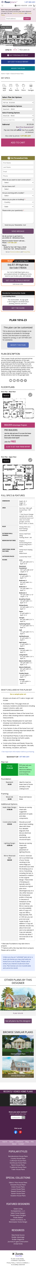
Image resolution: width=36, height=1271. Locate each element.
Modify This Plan (18, 68)
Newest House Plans (18, 1191)
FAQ (32, 1142)
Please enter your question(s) (13, 210)
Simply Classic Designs (18, 1215)
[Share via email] (10, 380)
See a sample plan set (18, 694)
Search (4, 1142)
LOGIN (30, 5)
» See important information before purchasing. (17, 752)
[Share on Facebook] (18, 380)
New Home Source (18, 1235)
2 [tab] (18, 48)
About (14, 1144)
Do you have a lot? (8, 186)
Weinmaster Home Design (18, 1222)
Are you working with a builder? (13, 193)
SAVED (19, 5)
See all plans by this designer (18, 1021)
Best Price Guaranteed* (25, 127)
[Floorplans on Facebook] (15, 1132)
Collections (19, 1142)
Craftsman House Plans (18, 1161)
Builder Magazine (18, 1239)
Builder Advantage (18, 1237)
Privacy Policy (26, 252)
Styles (11, 1142)
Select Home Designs (18, 1213)
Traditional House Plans (18, 1167)
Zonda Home (18, 1244)
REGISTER (24, 5)
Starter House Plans (18, 1193)
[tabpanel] (18, 35)
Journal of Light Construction (18, 1242)
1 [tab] (15, 48)
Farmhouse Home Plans (18, 1163)
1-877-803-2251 (29, 2)
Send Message (18, 231)
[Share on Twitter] (22, 380)
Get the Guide (18, 308)
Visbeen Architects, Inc (18, 1220)
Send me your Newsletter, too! (15, 225)
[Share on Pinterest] (25, 380)
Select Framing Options (11, 113)
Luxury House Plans (18, 1189)
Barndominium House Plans (18, 1156)
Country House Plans (18, 1158)
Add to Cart (18, 142)
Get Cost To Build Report (18, 280)
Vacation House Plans (18, 1196)
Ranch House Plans (18, 1165)
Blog (27, 1142)
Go (23, 1117)
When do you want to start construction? (16, 180)
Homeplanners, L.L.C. (18, 1211)
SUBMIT (27, 19)
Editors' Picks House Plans (18, 1183)
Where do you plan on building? (13, 199)
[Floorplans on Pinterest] (20, 1132)
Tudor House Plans (18, 1169)
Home (3, 73)
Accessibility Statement (18, 1264)
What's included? (7, 99)
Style (7, 73)
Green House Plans (18, 1187)
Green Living (18, 1209)
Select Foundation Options (12, 106)
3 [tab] (21, 48)
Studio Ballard (18, 1218)
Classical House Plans (17, 73)
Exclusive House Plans (18, 1185)
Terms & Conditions (18, 13)
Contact (21, 1144)
